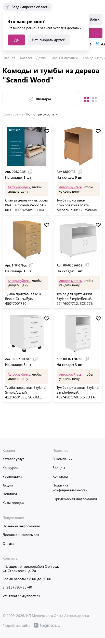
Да (16, 39)
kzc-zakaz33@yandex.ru (21, 595)
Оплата (8, 543)
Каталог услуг (13, 458)
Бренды (58, 467)
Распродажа (12, 476)
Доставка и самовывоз (21, 534)
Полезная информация (21, 526)
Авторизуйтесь (19, 187)
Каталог (26, 57)
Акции (8, 485)
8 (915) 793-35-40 (17, 587)
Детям (41, 58)
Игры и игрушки (64, 58)
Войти (94, 19)
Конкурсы (10, 467)
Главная (9, 57)
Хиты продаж (13, 502)
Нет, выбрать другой (48, 39)
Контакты (60, 476)
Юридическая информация (74, 498)
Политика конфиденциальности (69, 488)
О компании (62, 458)
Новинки (10, 493)
